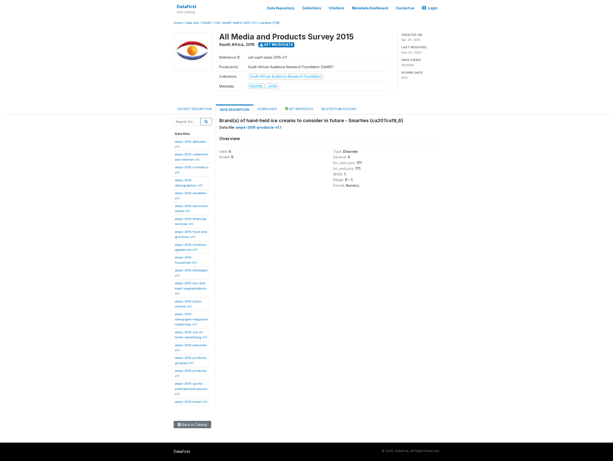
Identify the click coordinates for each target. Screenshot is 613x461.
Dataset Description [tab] (195, 109)
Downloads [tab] (267, 109)
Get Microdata (278, 45)
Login (432, 8)
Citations (336, 8)
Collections (311, 8)
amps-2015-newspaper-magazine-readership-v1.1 (192, 319)
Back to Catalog (194, 425)
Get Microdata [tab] (300, 109)
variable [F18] (269, 23)
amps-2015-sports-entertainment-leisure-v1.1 (192, 389)
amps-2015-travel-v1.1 (191, 402)
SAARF (207, 23)
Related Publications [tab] (338, 109)
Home (178, 23)
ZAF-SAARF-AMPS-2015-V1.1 (235, 23)
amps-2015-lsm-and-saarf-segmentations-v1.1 (191, 288)
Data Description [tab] (234, 109)
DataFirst (186, 6)
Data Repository (280, 8)
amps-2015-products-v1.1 (258, 127)
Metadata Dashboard (370, 8)
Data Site (192, 23)
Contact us (405, 8)
